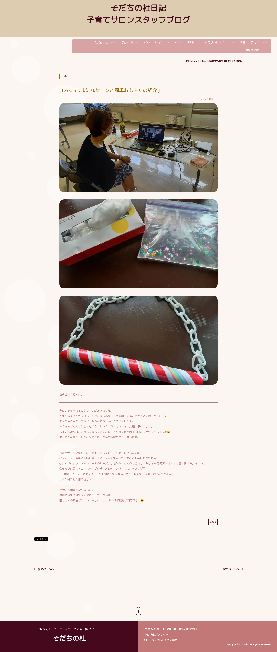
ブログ (197, 60)
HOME (189, 60)
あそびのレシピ (214, 42)
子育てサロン (129, 42)
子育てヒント (259, 42)
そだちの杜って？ (105, 42)
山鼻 (64, 76)
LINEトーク (193, 42)
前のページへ (46, 569)
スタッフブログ (152, 42)
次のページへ (231, 569)
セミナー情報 (237, 42)
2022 (213, 522)
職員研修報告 (253, 50)
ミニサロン (173, 42)
